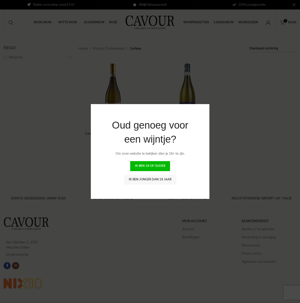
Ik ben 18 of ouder (150, 166)
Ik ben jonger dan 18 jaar (150, 179)
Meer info (253, 294)
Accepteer (279, 294)
